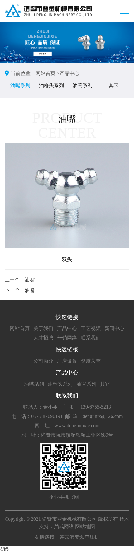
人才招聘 (43, 337)
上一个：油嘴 (20, 279)
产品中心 (69, 73)
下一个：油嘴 (20, 290)
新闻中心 (114, 328)
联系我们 (91, 337)
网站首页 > (48, 73)
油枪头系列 (51, 85)
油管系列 (83, 85)
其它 (114, 85)
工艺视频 (91, 328)
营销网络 (67, 337)
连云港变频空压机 (79, 537)
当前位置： (23, 73)
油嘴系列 (20, 85)
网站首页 (20, 328)
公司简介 (43, 360)
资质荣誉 (91, 360)
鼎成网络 (64, 526)
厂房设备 (67, 360)
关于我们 (43, 328)
